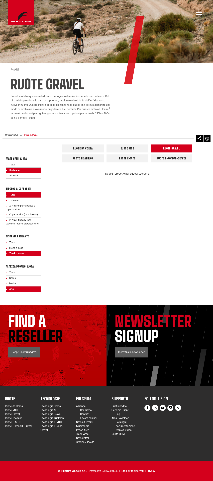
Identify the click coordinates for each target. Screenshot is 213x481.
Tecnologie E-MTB (51, 422)
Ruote (15, 69)
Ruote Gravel (30, 135)
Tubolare (14, 200)
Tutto (12, 164)
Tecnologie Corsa (50, 406)
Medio (12, 283)
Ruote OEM (118, 434)
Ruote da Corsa (83, 148)
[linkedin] (155, 408)
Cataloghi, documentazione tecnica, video (125, 426)
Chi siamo (86, 410)
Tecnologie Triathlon (52, 418)
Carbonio (14, 170)
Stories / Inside (85, 442)
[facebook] (147, 408)
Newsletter (82, 438)
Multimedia (82, 426)
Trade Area (82, 434)
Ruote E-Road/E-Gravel (171, 158)
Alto (11, 289)
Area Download (120, 418)
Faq (118, 414)
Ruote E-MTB (127, 158)
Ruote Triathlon (83, 158)
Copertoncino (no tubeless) (23, 214)
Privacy (150, 471)
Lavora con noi (88, 418)
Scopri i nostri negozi (24, 352)
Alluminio (14, 175)
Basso (12, 278)
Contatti (84, 414)
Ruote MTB (127, 148)
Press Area (82, 430)
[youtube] (163, 408)
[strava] (178, 408)
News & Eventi (84, 422)
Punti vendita (119, 406)
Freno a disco (16, 248)
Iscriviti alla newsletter (131, 352)
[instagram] (170, 408)
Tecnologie (50, 398)
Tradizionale (16, 253)
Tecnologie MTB (49, 410)
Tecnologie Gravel (50, 414)
